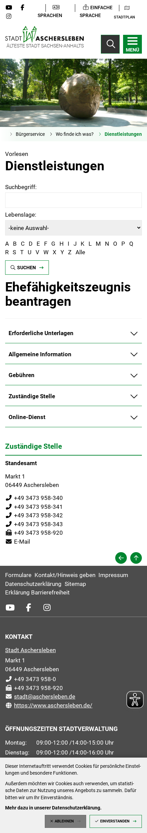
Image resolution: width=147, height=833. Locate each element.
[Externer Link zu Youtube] (11, 7)
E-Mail (17, 541)
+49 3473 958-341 (34, 506)
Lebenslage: (20, 214)
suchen (26, 267)
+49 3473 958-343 (34, 524)
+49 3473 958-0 (30, 679)
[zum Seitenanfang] (136, 558)
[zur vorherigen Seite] (121, 558)
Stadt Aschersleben (30, 650)
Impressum (113, 575)
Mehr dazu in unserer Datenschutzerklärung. (53, 807)
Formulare (18, 575)
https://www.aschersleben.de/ (48, 705)
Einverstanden (115, 821)
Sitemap (75, 583)
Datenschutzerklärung (33, 583)
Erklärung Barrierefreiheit (37, 592)
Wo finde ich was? (75, 134)
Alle (80, 252)
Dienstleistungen (123, 134)
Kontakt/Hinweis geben (65, 575)
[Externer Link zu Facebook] (25, 7)
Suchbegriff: (21, 187)
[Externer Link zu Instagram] (11, 16)
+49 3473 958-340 (34, 497)
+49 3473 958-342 (34, 515)
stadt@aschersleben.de (40, 696)
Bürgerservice (30, 134)
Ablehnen (64, 821)
